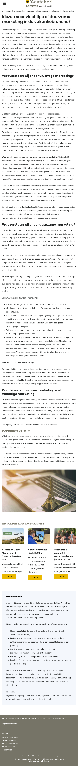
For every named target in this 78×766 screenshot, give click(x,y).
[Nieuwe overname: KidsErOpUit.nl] (39, 538)
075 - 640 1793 (10, 747)
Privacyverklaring (52, 756)
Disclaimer (41, 756)
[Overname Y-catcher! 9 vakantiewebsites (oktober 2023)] (65, 538)
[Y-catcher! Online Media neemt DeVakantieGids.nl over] (13, 538)
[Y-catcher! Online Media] (39, 3)
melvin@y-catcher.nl (42, 699)
